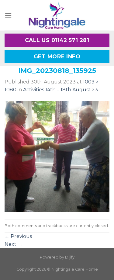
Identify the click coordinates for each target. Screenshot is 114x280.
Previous (18, 236)
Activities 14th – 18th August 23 (60, 90)
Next (13, 244)
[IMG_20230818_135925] (57, 156)
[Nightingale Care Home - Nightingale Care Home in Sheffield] (57, 15)
